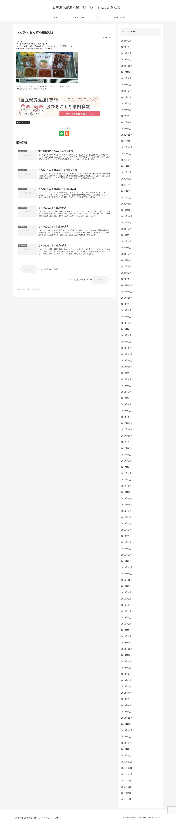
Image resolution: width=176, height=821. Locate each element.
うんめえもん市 (24, 122)
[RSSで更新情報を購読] (67, 133)
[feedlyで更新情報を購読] (61, 133)
